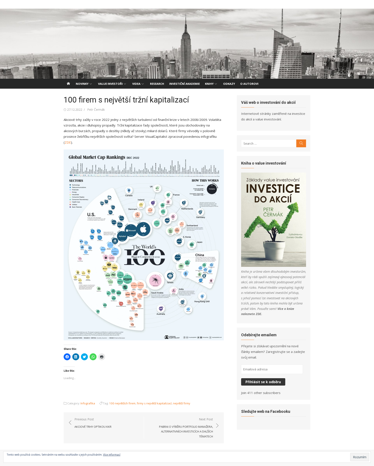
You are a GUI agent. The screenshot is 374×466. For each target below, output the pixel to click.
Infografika (88, 403)
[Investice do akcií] (187, 44)
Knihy (209, 84)
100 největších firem (122, 403)
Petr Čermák (96, 109)
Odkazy (229, 84)
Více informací (111, 454)
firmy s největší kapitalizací (154, 403)
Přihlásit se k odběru (263, 382)
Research (157, 84)
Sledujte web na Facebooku (265, 411)
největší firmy (181, 403)
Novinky (82, 84)
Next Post (186, 427)
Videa (136, 84)
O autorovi (249, 84)
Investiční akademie (184, 84)
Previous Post (92, 423)
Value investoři (110, 84)
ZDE (68, 142)
